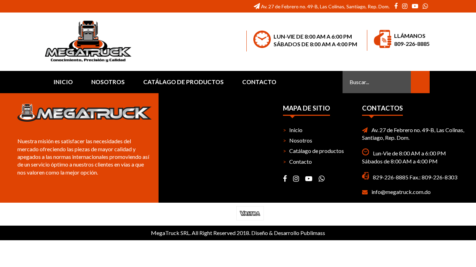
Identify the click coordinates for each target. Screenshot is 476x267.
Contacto (259, 82)
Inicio (63, 82)
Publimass (312, 232)
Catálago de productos (183, 82)
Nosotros (108, 82)
